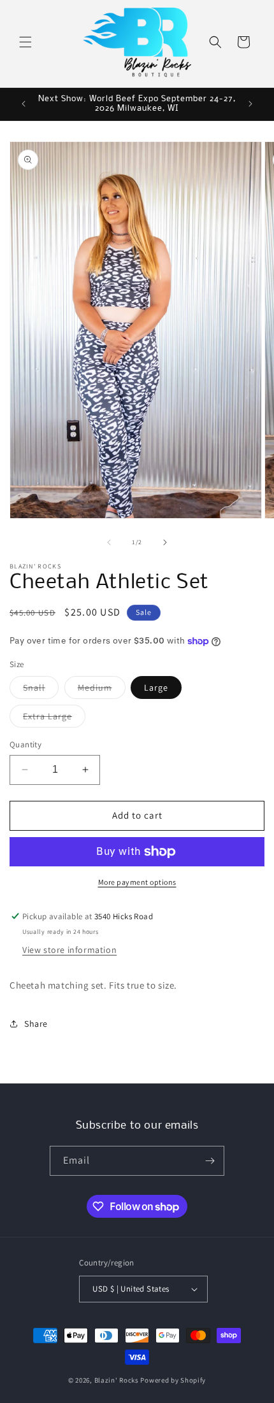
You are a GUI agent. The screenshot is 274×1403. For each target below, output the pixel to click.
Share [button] (36, 1023)
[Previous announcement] (24, 104)
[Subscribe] (210, 1161)
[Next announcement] (250, 104)
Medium (102, 690)
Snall (41, 690)
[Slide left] (109, 542)
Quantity (25, 744)
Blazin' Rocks (116, 1380)
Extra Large (54, 719)
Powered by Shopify (173, 1380)
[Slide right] (165, 542)
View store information (69, 949)
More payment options (137, 882)
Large (156, 687)
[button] (25, 42)
